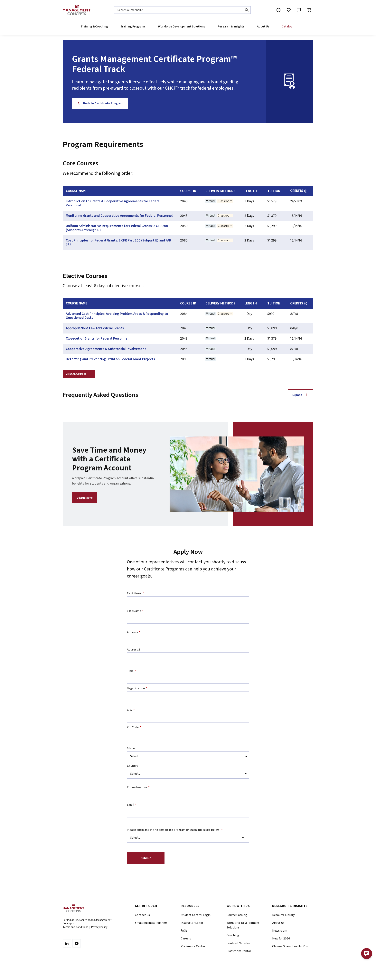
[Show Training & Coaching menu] (107, 26)
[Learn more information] (305, 191)
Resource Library (283, 915)
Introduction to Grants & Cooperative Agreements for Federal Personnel (113, 203)
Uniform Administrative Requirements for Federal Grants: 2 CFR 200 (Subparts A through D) (117, 228)
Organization (137, 688)
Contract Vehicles (238, 943)
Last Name (135, 611)
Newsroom (279, 930)
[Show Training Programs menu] (145, 26)
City (131, 710)
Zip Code (134, 727)
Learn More (85, 498)
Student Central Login (196, 915)
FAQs (184, 930)
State (131, 748)
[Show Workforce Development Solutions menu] (204, 26)
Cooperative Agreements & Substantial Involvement (106, 349)
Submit (146, 858)
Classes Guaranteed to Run (290, 946)
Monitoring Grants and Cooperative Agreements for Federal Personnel (119, 216)
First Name (135, 593)
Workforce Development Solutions (181, 26)
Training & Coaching (94, 26)
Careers (186, 938)
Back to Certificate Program (103, 103)
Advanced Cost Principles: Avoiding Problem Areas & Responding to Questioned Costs (117, 316)
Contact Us (142, 915)
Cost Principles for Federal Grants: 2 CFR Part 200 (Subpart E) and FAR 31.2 (118, 243)
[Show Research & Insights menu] (244, 26)
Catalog (287, 26)
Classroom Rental (239, 951)
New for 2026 (281, 938)
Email (131, 805)
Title (131, 671)
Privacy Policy (99, 927)
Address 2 (133, 649)
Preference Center (193, 946)
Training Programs (133, 26)
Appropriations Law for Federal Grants (95, 328)
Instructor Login (192, 923)
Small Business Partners (151, 923)
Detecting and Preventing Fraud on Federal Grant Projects (110, 359)
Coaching (233, 935)
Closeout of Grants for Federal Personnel (97, 339)
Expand (297, 395)
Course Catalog (237, 915)
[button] (366, 953)
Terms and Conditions (76, 927)
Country (132, 766)
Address (133, 632)
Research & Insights (231, 26)
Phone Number (138, 787)
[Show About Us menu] (269, 26)
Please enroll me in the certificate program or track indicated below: (175, 830)
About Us (263, 26)
